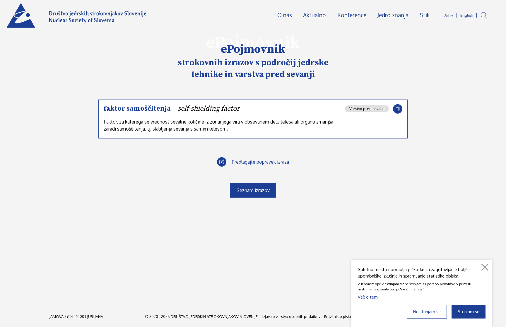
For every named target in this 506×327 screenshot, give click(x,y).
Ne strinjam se (427, 311)
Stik (425, 15)
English (466, 15)
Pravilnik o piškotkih (341, 316)
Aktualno (314, 15)
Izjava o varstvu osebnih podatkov (291, 316)
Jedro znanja (392, 15)
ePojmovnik (253, 49)
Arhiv (449, 15)
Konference (351, 15)
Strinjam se (468, 311)
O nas (284, 15)
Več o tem (368, 296)
